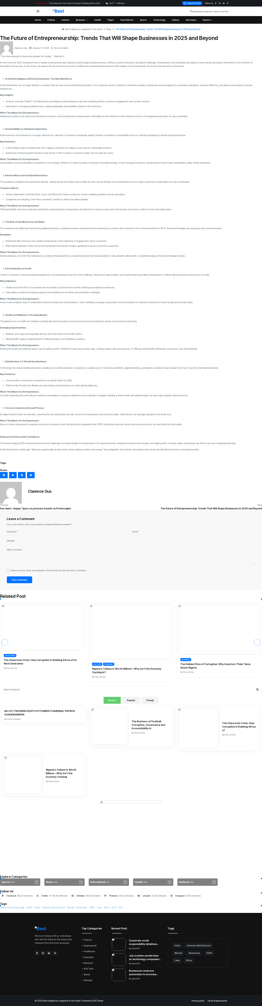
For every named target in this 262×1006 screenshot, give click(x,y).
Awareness (81, 907)
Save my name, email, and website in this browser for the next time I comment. (48, 570)
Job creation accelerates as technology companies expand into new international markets (144, 957)
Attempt (70, 907)
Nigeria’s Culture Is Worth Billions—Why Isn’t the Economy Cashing (61, 773)
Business (146, 660)
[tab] (112, 700)
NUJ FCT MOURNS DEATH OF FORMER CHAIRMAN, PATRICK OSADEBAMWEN (39, 713)
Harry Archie (60, 677)
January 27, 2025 (41, 48)
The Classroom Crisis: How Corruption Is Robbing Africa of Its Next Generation (74, 3)
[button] (4, 642)
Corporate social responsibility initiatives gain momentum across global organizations (143, 942)
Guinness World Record (53, 907)
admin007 (135, 948)
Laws (99, 907)
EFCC (114, 907)
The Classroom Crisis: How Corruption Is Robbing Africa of (239, 727)
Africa (107, 907)
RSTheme (98, 1000)
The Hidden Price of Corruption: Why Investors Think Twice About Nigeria (176, 666)
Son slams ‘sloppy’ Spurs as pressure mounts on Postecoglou (35, 508)
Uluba (37, 907)
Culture (58, 664)
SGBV (92, 907)
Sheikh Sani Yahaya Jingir (12, 907)
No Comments (61, 48)
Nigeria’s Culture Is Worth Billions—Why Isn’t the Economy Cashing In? (87, 670)
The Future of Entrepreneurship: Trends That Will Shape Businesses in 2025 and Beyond (211, 508)
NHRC (29, 907)
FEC (121, 907)
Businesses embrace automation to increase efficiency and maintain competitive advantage (143, 972)
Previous (4, 505)
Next (259, 505)
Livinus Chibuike (13, 719)
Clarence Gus (20, 48)
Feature (234, 655)
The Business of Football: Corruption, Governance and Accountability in (148, 725)
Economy (69, 664)
